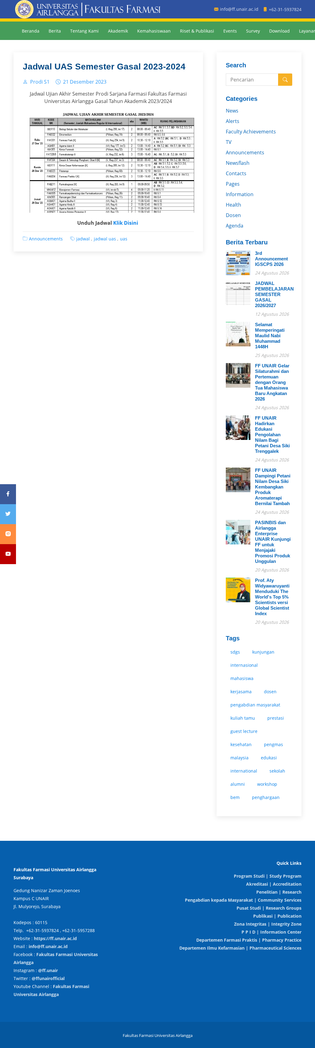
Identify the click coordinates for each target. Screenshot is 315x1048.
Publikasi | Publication (277, 916)
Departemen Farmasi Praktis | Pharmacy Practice (248, 940)
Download (279, 31)
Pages (233, 183)
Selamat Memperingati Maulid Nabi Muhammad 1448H (270, 335)
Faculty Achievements (251, 131)
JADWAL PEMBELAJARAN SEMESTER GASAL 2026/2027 (274, 294)
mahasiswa (241, 678)
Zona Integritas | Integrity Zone (267, 924)
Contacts (236, 173)
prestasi (275, 718)
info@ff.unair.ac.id (48, 946)
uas (123, 239)
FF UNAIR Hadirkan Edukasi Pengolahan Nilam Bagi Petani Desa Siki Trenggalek (272, 434)
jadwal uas (105, 239)
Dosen (233, 215)
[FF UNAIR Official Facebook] (8, 494)
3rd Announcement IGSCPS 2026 (271, 259)
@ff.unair (48, 970)
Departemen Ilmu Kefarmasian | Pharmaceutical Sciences (240, 948)
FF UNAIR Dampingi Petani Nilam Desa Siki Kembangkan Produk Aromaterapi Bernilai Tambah (272, 487)
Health (233, 204)
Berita (55, 31)
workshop (267, 784)
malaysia (239, 758)
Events (230, 31)
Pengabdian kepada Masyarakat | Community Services (243, 900)
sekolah (277, 771)
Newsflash (237, 163)
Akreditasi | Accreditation (273, 884)
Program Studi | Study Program (267, 876)
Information (239, 194)
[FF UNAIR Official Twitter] (8, 514)
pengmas (273, 744)
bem (235, 797)
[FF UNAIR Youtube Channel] (8, 554)
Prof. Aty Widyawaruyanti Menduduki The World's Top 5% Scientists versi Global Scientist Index (272, 597)
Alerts (232, 121)
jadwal (83, 239)
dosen (270, 691)
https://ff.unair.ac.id (55, 938)
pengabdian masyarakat (255, 705)
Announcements (46, 239)
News (232, 110)
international (243, 771)
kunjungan (263, 652)
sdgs (235, 652)
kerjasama (241, 691)
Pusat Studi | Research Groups (269, 908)
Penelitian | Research (278, 892)
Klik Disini (125, 222)
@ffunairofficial (48, 978)
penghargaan (266, 797)
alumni (237, 784)
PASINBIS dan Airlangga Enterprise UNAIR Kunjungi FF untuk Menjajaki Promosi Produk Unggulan (273, 542)
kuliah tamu (242, 718)
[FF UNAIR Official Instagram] (8, 534)
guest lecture (243, 731)
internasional (244, 665)
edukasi (269, 758)
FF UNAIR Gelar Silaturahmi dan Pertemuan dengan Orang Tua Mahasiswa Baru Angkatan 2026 (272, 382)
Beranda (30, 31)
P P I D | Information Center (271, 932)
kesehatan (241, 744)
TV (229, 142)
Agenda (234, 225)
